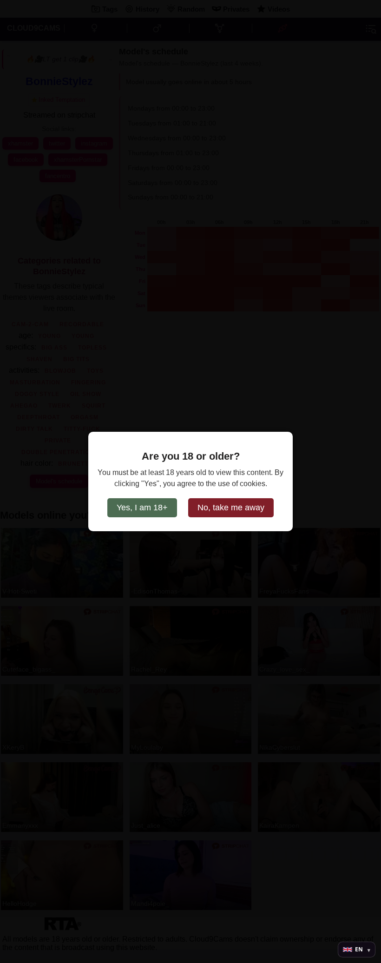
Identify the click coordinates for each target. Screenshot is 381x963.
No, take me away (230, 507)
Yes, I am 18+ (142, 507)
